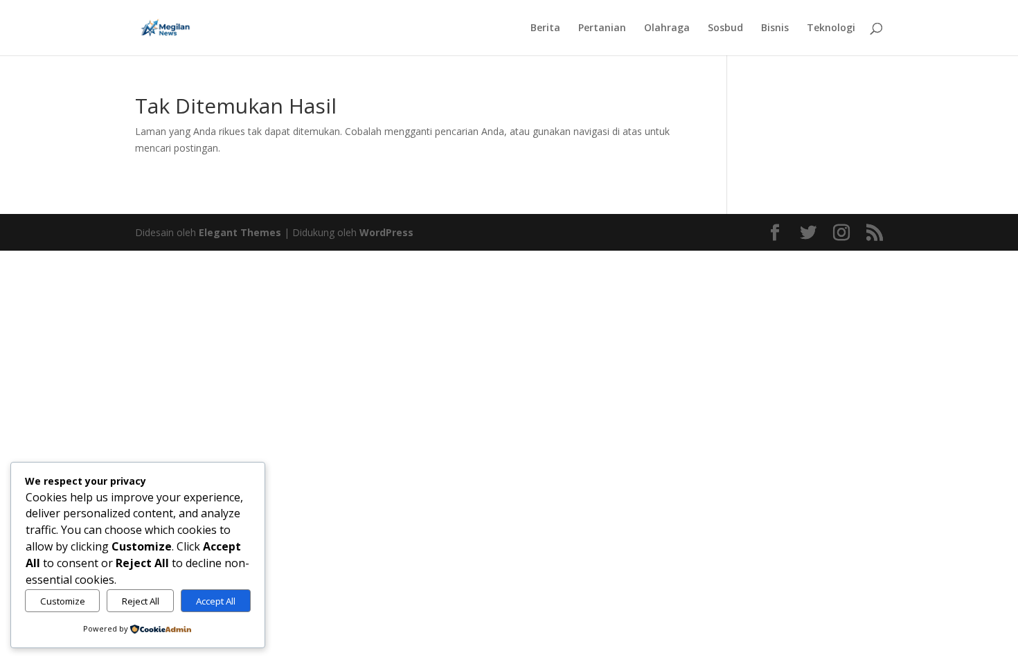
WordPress (386, 232)
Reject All (140, 601)
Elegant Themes (240, 232)
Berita (545, 28)
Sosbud (725, 28)
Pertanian (602, 28)
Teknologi (831, 28)
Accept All (215, 601)
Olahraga (667, 28)
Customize (62, 601)
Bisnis (775, 28)
